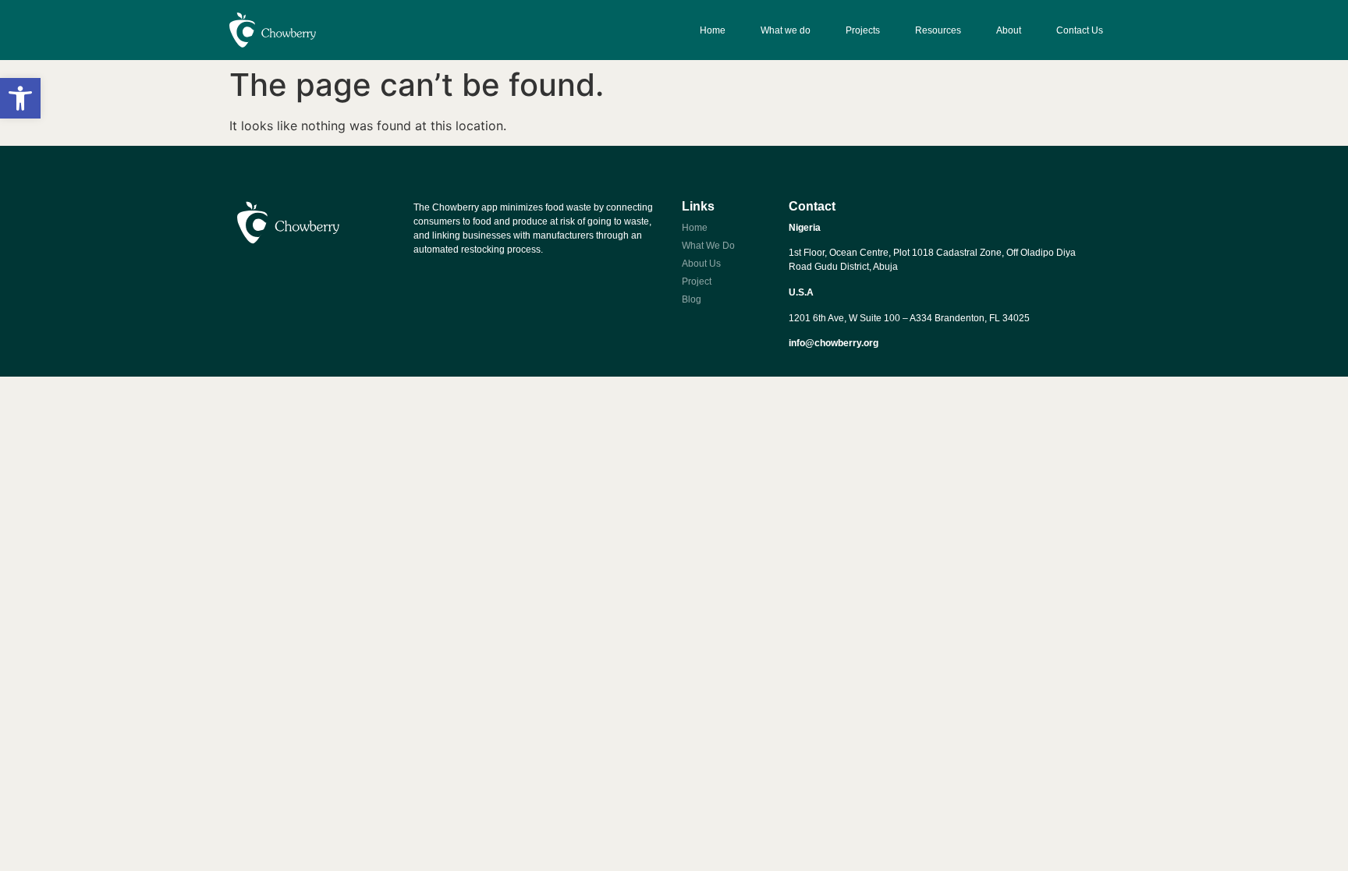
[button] (20, 98)
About (1008, 30)
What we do (786, 30)
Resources (938, 30)
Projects (863, 30)
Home (712, 30)
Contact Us (1079, 30)
